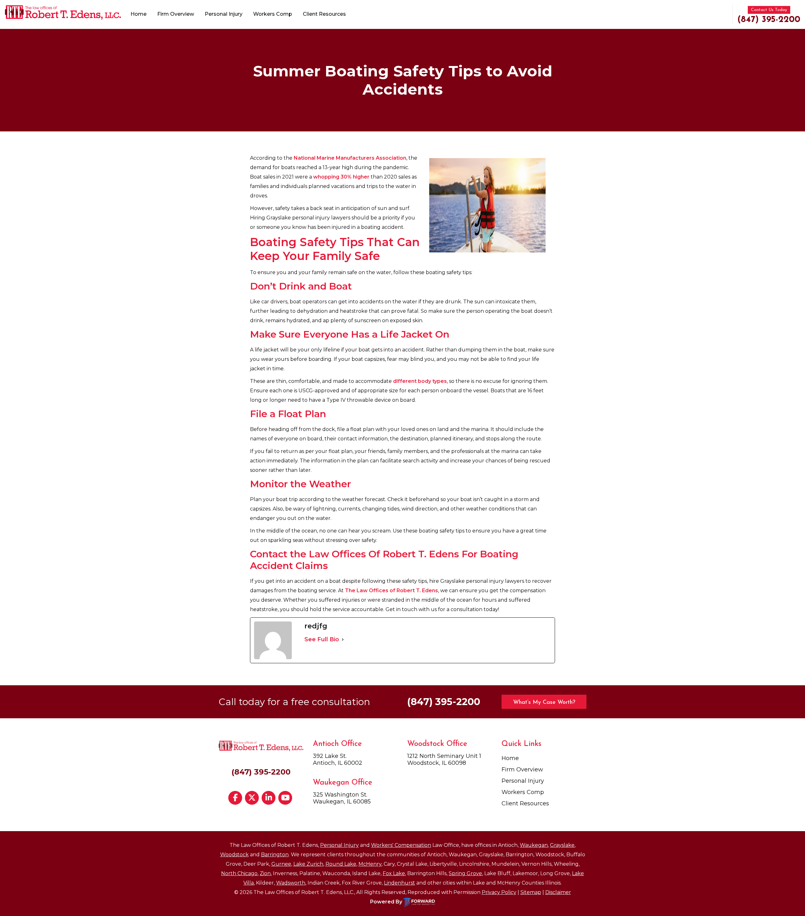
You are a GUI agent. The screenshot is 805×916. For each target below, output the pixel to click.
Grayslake (562, 845)
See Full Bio (321, 639)
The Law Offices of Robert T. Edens (391, 590)
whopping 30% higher (341, 177)
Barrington (275, 855)
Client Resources (324, 14)
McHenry (369, 864)
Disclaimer (558, 892)
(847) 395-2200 (768, 19)
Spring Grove (465, 873)
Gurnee (281, 864)
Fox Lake (394, 873)
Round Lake (340, 864)
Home (138, 14)
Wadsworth (290, 883)
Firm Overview (175, 14)
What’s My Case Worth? (544, 702)
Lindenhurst (399, 883)
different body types (420, 381)
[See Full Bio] (343, 639)
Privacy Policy (499, 892)
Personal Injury (223, 14)
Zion (265, 873)
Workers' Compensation (401, 845)
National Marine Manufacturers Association (350, 158)
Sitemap (530, 892)
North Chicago (239, 873)
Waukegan (534, 845)
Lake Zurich (308, 864)
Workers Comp (272, 14)
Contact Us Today (769, 10)
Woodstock (234, 855)
